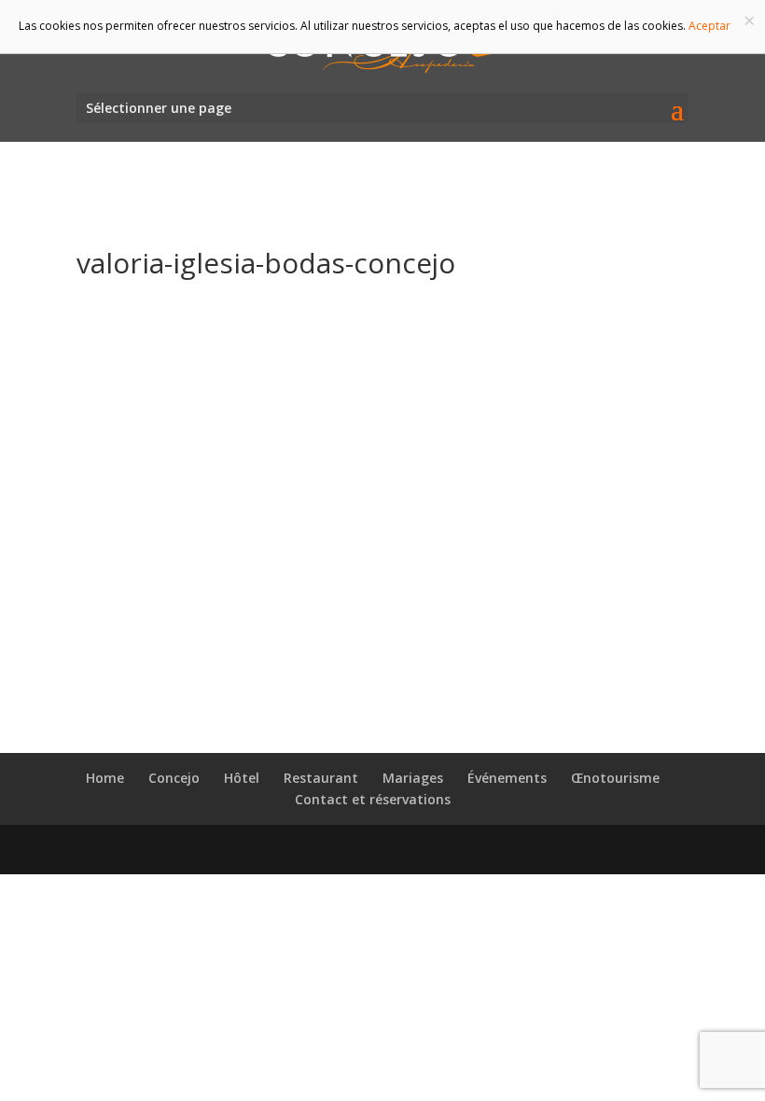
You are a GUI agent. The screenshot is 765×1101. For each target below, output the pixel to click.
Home (105, 778)
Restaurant (321, 778)
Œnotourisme (615, 778)
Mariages (412, 778)
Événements (507, 778)
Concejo (174, 778)
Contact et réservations (373, 799)
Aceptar (709, 26)
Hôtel (241, 778)
